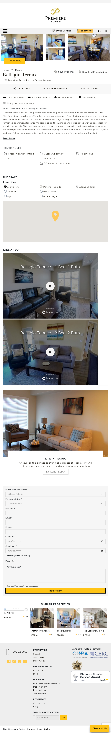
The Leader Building (93, 630)
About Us (38, 670)
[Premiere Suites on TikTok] (19, 661)
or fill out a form (89, 88)
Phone (8, 527)
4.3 (79, 634)
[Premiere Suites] (55, 15)
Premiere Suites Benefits (47, 683)
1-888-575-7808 (19, 652)
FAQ (35, 706)
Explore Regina (55, 471)
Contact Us (87, 31)
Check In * (10, 536)
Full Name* (10, 508)
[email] (34, 717)
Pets (7, 561)
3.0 (105, 634)
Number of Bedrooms (16, 490)
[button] (55, 216)
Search (37, 654)
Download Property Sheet (95, 72)
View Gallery (15, 60)
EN (99, 31)
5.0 (26, 616)
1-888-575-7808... (59, 88)
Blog (35, 673)
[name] (47, 717)
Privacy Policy (43, 729)
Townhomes (39, 693)
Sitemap (31, 729)
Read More (9, 138)
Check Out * (11, 546)
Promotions (39, 690)
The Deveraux (64, 630)
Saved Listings (63, 31)
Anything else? (14, 567)
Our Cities (38, 657)
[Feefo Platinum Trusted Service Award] (90, 677)
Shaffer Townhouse (40, 630)
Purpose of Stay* (13, 499)
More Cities (39, 660)
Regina (18, 70)
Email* (8, 518)
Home (6, 70)
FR (105, 31)
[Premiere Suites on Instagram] (14, 661)
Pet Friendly (40, 687)
